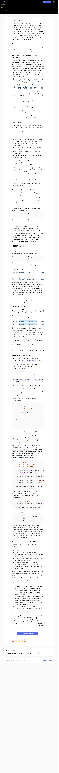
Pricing (2, 7)
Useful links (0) (21, 660)
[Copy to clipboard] (41, 405)
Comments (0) (10, 660)
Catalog (3, 4)
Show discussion (47, 660)
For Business (4, 10)
